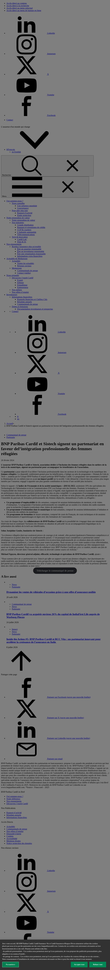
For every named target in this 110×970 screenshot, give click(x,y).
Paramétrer (10, 964)
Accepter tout (79, 964)
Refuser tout (97, 964)
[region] (55, 955)
